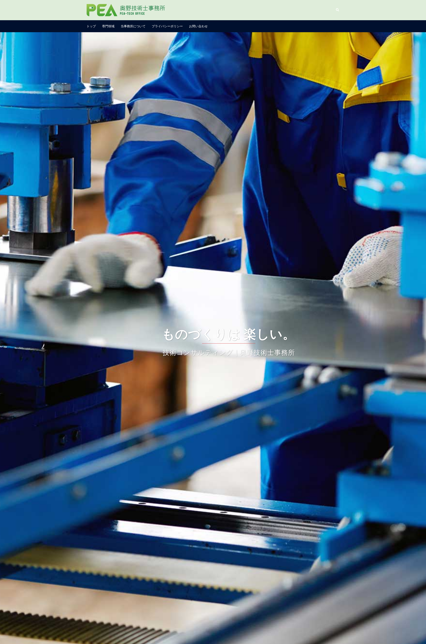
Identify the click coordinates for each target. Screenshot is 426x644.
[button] (337, 10)
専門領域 (108, 26)
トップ (91, 26)
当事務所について (133, 26)
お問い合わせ (198, 26)
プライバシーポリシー (167, 26)
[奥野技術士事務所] (126, 9)
